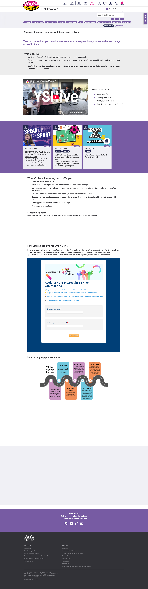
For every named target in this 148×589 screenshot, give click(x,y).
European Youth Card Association (34, 558)
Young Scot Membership (31, 553)
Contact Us (27, 548)
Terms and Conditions (68, 551)
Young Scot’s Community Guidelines (73, 553)
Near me (119, 25)
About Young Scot (29, 551)
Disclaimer (65, 563)
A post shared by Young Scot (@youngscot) (41, 505)
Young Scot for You (31, 434)
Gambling (58, 151)
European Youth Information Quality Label (36, 556)
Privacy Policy (66, 556)
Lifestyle (88, 151)
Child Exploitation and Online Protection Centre (76, 566)
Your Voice (66, 151)
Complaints (65, 561)
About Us (27, 545)
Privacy (65, 545)
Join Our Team (28, 561)
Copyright (65, 548)
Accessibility (66, 558)
